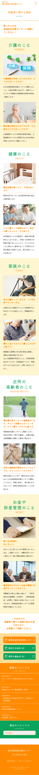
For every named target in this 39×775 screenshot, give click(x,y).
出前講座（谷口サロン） (11, 717)
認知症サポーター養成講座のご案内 (15, 690)
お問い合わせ (11, 761)
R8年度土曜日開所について (12, 709)
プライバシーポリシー (25, 761)
